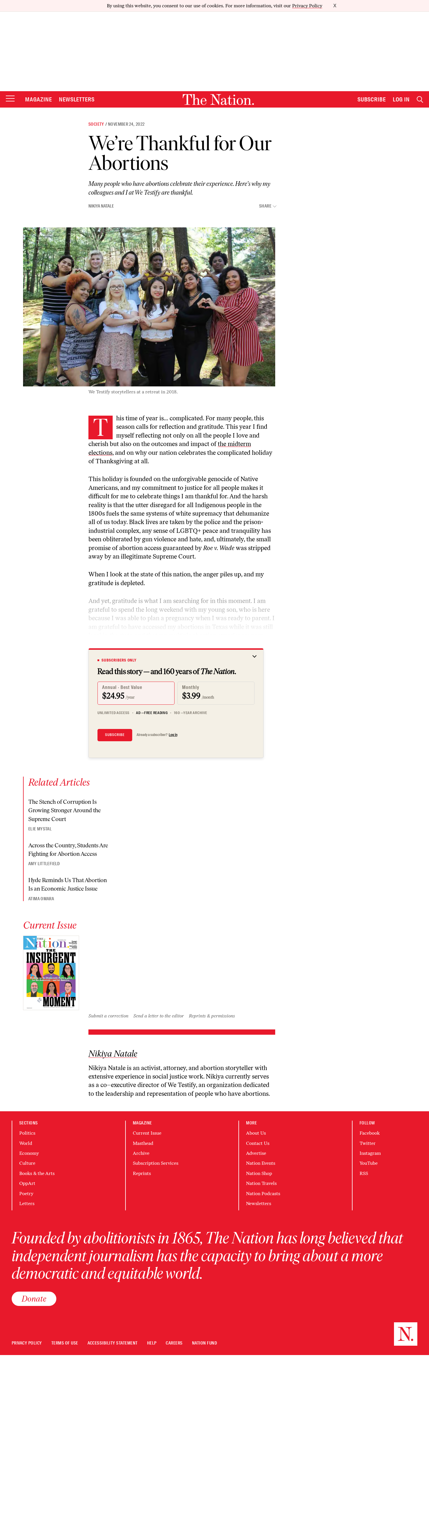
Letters (26, 1203)
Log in (173, 734)
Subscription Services (155, 1163)
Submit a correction (108, 1016)
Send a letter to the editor (158, 1016)
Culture (27, 1163)
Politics (27, 1133)
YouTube (369, 1163)
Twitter (368, 1143)
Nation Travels (261, 1183)
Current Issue (147, 1133)
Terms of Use (64, 1343)
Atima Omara (41, 899)
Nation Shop (259, 1173)
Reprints (142, 1173)
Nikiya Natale (101, 206)
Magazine (38, 99)
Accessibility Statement (113, 1343)
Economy (29, 1153)
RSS (364, 1173)
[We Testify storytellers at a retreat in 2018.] (149, 306)
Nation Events (260, 1163)
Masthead (143, 1143)
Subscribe (372, 99)
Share (265, 206)
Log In (401, 99)
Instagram (370, 1153)
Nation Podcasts (263, 1193)
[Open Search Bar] (420, 99)
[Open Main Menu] (10, 99)
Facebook (370, 1133)
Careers (174, 1343)
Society (96, 124)
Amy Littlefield (44, 864)
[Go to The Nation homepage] (218, 99)
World (25, 1143)
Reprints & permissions (212, 1016)
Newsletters (77, 99)
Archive (141, 1153)
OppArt (27, 1183)
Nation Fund (204, 1343)
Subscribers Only (119, 660)
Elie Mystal (40, 829)
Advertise (256, 1153)
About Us (256, 1133)
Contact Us (257, 1143)
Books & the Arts (37, 1173)
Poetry (26, 1193)
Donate (34, 1299)
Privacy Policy (307, 5)
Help (152, 1343)
